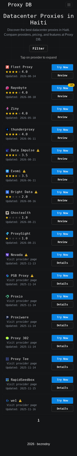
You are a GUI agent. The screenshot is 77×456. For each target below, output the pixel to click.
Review (62, 75)
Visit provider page (22, 259)
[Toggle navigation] (68, 4)
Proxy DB (20, 5)
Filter (38, 48)
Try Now (62, 67)
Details (62, 262)
